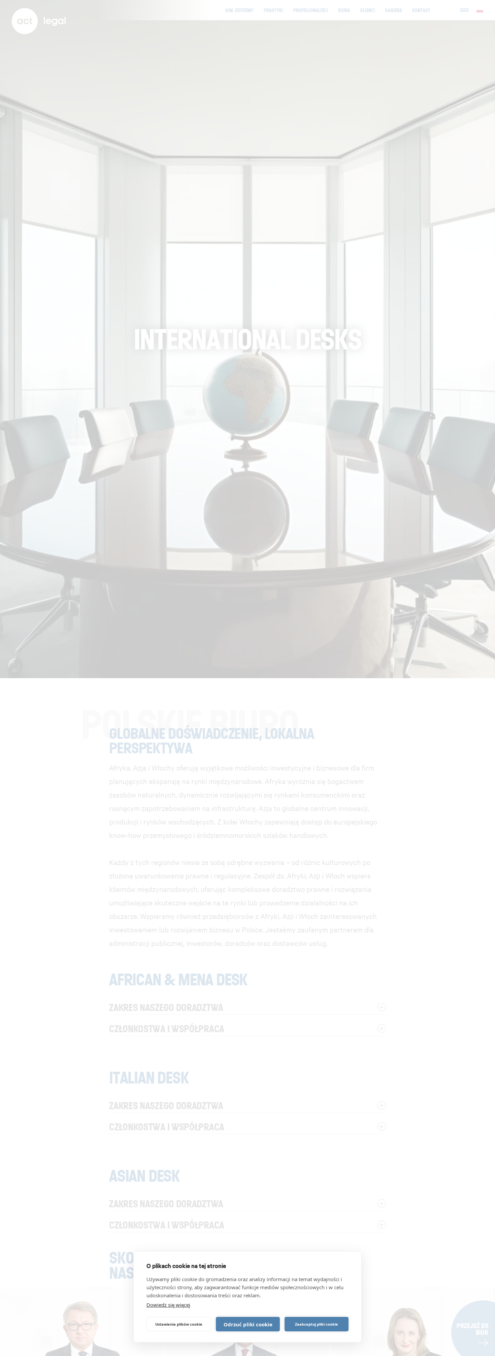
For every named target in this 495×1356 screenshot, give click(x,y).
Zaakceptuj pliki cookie (316, 1324)
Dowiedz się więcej (168, 1304)
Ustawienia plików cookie (178, 1324)
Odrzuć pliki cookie (248, 1324)
